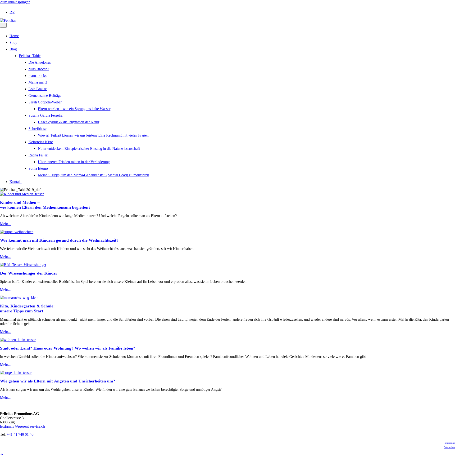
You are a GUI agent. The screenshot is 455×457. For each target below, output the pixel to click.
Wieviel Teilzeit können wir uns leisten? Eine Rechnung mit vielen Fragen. (94, 135)
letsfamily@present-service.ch (22, 426)
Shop (13, 42)
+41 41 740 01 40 (20, 434)
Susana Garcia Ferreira (45, 115)
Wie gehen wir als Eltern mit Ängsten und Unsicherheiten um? (57, 381)
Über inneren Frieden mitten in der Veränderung (74, 162)
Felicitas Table (30, 56)
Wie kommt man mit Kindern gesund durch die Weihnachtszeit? (59, 240)
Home (14, 36)
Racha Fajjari (38, 155)
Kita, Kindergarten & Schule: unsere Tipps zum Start (27, 308)
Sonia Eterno (38, 168)
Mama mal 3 (37, 82)
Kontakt (15, 182)
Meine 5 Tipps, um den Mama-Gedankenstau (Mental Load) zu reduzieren (93, 175)
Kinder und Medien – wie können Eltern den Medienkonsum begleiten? (45, 205)
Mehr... (5, 224)
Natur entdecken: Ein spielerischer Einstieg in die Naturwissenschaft (89, 148)
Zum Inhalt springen (15, 2)
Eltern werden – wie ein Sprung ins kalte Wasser (74, 109)
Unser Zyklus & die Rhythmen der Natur (68, 122)
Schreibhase (37, 129)
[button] (2, 455)
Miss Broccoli (38, 69)
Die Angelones (39, 62)
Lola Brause (37, 89)
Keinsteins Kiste (40, 142)
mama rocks (37, 76)
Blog (13, 49)
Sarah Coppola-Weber (45, 102)
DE (12, 12)
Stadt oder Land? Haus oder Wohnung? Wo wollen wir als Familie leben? (67, 348)
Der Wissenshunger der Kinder (28, 273)
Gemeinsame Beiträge (44, 95)
